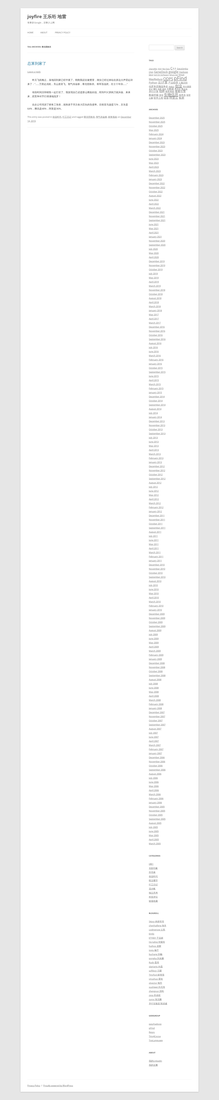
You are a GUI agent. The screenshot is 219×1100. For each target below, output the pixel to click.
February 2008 (156, 704)
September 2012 (157, 478)
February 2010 (156, 605)
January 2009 (155, 659)
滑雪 (161, 95)
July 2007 (153, 732)
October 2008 (156, 671)
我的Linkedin (155, 1060)
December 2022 (157, 183)
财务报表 (112, 116)
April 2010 (154, 597)
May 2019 (154, 277)
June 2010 (154, 589)
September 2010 (157, 577)
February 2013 (156, 458)
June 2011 (154, 540)
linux (181, 74)
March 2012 (155, 503)
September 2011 (157, 527)
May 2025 (154, 130)
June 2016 (154, 351)
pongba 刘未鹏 (156, 958)
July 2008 (153, 683)
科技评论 (153, 896)
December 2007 (157, 712)
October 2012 (156, 474)
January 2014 (155, 417)
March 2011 (155, 552)
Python (153, 82)
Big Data (166, 69)
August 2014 (155, 408)
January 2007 (155, 753)
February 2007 (156, 749)
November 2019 (157, 265)
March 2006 (155, 794)
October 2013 (156, 429)
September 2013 (157, 433)
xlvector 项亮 (155, 982)
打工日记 (66, 116)
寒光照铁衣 (89, 116)
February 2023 (156, 175)
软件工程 (158, 97)
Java (151, 74)
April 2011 (154, 548)
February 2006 (156, 798)
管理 (188, 95)
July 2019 (153, 273)
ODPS (168, 78)
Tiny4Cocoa (155, 1036)
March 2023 (155, 171)
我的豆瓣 (153, 1065)
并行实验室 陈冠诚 (158, 1003)
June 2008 (154, 687)
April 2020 (154, 257)
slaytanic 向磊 (156, 966)
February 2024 (156, 134)
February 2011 (156, 556)
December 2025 (157, 117)
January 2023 (155, 179)
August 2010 (155, 581)
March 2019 (155, 285)
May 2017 (154, 314)
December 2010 (157, 564)
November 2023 (157, 146)
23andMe (153, 69)
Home (30, 32)
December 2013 (157, 421)
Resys (152, 1032)
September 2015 (157, 372)
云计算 (163, 82)
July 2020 (153, 248)
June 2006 (154, 782)
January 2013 (155, 462)
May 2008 (154, 691)
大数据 (170, 88)
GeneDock (161, 72)
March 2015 (155, 384)
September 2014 (157, 404)
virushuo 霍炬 (156, 978)
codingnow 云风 (157, 929)
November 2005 (157, 810)
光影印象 (153, 868)
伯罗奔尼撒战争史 (158, 86)
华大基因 (187, 86)
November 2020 (157, 240)
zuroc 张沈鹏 (155, 999)
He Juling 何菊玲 (157, 941)
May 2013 (154, 445)
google (173, 71)
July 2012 (153, 486)
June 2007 (154, 736)
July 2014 (153, 413)
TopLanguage (156, 1040)
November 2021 (157, 216)
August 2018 (155, 298)
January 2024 (155, 138)
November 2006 (157, 761)
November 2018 (157, 289)
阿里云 (173, 98)
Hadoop (183, 72)
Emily (151, 933)
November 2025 (157, 121)
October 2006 (156, 765)
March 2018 (155, 306)
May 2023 (154, 162)
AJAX (160, 69)
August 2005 (155, 823)
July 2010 (153, 585)
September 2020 (157, 244)
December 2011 (157, 515)
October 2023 (156, 150)
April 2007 (154, 741)
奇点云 (178, 88)
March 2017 (155, 322)
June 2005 (154, 831)
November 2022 (157, 187)
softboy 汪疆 (155, 970)
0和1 (151, 864)
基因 (164, 89)
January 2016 (155, 363)
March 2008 (155, 700)
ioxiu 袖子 (154, 950)
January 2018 (155, 310)
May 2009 (154, 642)
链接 (166, 97)
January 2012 (155, 511)
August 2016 (155, 343)
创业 (178, 85)
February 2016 (156, 359)
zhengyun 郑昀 (156, 991)
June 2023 (154, 158)
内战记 (171, 86)
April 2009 (154, 646)
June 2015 (154, 376)
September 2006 (157, 769)
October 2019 (156, 269)
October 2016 (156, 335)
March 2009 (155, 650)
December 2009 (157, 613)
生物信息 (171, 94)
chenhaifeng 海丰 (157, 925)
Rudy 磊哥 (154, 962)
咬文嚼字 (153, 880)
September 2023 (157, 154)
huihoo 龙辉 (155, 946)
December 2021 (157, 212)
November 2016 (157, 330)
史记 (151, 89)
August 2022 (155, 195)
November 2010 (157, 568)
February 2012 (156, 507)
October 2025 (156, 125)
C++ (173, 68)
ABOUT (43, 32)
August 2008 (155, 679)
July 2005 (153, 827)
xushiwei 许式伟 (157, 987)
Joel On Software (161, 75)
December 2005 (157, 806)
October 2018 (156, 294)
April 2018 (154, 302)
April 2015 (154, 380)
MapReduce (156, 79)
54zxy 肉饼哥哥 (156, 921)
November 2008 (157, 667)
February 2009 (156, 654)
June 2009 (154, 638)
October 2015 (156, 367)
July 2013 (153, 437)
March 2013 (155, 454)
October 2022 (156, 191)
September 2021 (157, 220)
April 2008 (154, 695)
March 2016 (155, 355)
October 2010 (156, 572)
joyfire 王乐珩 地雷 (46, 16)
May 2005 (154, 835)
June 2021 (154, 224)
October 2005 (156, 814)
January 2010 (155, 609)
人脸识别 (183, 82)
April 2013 (154, 449)
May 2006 (154, 786)
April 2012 (154, 499)
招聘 (162, 91)
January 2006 (155, 802)
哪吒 (155, 89)
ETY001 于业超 (156, 937)
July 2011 (153, 536)
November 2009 (157, 618)
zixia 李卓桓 (154, 995)
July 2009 (153, 634)
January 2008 (155, 708)
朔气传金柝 (101, 116)
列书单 (152, 872)
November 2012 (157, 470)
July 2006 (153, 777)
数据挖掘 (153, 95)
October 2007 (156, 720)
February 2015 (156, 388)
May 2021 (154, 228)
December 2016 (157, 326)
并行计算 (153, 91)
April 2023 (154, 166)
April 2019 (154, 281)
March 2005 (155, 843)
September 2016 (157, 339)
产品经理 (173, 82)
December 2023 (157, 142)
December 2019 (157, 261)
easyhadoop (155, 1024)
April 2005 (154, 839)
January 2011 (155, 560)
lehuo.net (173, 75)
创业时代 (57, 116)
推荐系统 (169, 91)
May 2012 (154, 495)
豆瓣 (151, 98)
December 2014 (157, 396)
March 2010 (155, 601)
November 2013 (157, 425)
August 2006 (155, 773)
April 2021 (154, 232)
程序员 (182, 95)
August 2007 (155, 728)
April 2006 (154, 790)
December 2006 (157, 757)
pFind (180, 78)
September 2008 (157, 675)
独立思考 (153, 892)
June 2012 (154, 490)
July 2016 (153, 347)
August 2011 (155, 531)
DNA (151, 72)
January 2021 (155, 236)
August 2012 (155, 482)
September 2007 (157, 724)
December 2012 (157, 466)
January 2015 (155, 392)
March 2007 (155, 745)
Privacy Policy (62, 32)
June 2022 (154, 199)
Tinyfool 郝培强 (156, 974)
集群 (181, 98)
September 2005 (157, 818)
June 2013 (154, 441)
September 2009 (157, 626)
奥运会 (184, 88)
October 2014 (156, 400)
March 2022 (155, 207)
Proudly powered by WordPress (58, 1085)
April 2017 (154, 318)
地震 (160, 89)
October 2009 (156, 622)
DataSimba (182, 68)
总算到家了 (36, 63)
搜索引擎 (180, 91)
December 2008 (157, 663)
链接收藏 (153, 900)
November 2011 (157, 519)
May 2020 (154, 253)
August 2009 (155, 630)
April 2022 (154, 203)
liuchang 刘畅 (155, 954)
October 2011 (156, 523)
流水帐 (152, 888)
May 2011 (154, 544)
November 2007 (157, 716)
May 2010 (154, 593)
